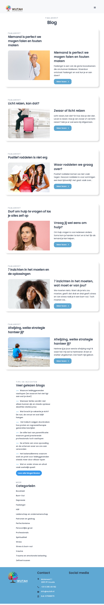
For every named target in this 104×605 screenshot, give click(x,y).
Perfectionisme (23, 523)
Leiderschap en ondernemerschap (32, 514)
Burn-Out (20, 495)
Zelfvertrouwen (23, 560)
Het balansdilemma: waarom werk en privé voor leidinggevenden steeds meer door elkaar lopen (32, 456)
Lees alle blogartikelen (29, 473)
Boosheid (20, 491)
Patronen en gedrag (25, 518)
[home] (14, 8)
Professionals (22, 532)
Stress (19, 542)
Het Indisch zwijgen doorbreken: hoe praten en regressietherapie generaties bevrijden (33, 425)
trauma (19, 551)
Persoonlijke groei (24, 528)
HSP (17, 509)
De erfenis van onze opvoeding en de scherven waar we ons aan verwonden (32, 446)
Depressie (20, 500)
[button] (95, 7)
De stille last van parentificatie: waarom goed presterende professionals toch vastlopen (32, 435)
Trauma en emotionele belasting (31, 555)
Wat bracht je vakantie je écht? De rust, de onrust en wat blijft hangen (32, 414)
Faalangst (20, 505)
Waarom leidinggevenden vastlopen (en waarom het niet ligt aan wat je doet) (32, 393)
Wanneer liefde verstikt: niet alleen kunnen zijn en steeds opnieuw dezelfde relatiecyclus (33, 404)
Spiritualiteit (21, 537)
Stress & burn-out (24, 546)
